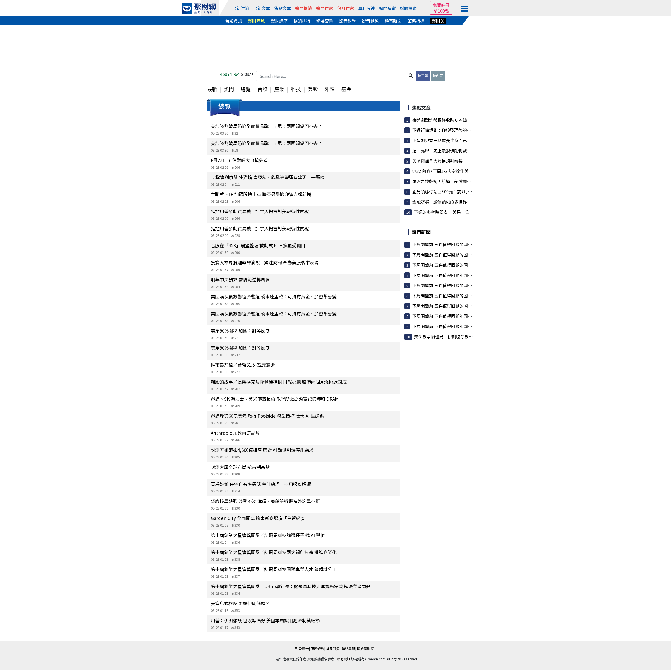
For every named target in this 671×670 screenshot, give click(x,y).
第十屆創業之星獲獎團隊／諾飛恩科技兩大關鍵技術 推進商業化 (274, 552)
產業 (279, 89)
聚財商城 (256, 21)
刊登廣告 (302, 648)
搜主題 (423, 75)
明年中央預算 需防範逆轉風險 (240, 279)
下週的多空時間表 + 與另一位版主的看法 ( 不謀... (459, 212)
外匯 (329, 89)
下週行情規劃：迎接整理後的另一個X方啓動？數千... (461, 130)
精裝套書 (324, 21)
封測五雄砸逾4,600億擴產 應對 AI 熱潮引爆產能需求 (262, 450)
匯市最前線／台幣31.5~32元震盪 (243, 364)
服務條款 (317, 648)
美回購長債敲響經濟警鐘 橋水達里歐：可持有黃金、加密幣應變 (274, 296)
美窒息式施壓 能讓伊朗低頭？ (240, 603)
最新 (212, 89)
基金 (346, 89)
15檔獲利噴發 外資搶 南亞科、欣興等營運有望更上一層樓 (267, 177)
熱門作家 (324, 8)
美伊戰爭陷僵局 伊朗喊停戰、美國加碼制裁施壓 (460, 336)
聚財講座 (279, 21)
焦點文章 (282, 8)
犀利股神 (366, 8)
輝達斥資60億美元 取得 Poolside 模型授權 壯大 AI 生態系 (267, 415)
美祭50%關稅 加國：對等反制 (240, 330)
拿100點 (441, 11)
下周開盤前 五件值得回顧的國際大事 (446, 244)
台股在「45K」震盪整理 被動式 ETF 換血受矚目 (258, 245)
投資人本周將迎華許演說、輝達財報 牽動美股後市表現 (265, 262)
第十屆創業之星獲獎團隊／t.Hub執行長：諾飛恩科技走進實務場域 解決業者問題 (291, 586)
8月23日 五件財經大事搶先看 (239, 160)
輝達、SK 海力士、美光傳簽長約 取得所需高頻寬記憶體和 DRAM (275, 398)
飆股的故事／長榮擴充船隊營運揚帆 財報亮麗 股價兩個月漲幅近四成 (279, 381)
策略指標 (416, 21)
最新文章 (261, 8)
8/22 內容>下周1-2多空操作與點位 (444, 171)
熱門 (229, 89)
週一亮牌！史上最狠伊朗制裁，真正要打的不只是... (460, 150)
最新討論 (240, 8)
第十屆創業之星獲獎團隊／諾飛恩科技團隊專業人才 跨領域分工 (274, 569)
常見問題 (333, 648)
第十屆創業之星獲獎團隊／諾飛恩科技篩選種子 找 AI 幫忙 (268, 535)
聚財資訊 (343, 658)
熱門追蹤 (387, 8)
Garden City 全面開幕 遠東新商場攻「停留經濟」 (260, 518)
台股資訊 (233, 21)
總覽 (246, 89)
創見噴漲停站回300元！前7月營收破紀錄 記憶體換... (462, 191)
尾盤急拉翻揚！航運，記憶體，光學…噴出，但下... (460, 181)
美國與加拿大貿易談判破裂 (437, 161)
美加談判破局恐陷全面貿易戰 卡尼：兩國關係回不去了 (266, 126)
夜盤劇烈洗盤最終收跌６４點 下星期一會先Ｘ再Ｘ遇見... (466, 120)
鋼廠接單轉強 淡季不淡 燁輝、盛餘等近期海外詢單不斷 (265, 501)
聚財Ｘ (438, 21)
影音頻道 (370, 21)
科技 (296, 89)
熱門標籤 (303, 8)
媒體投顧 (408, 8)
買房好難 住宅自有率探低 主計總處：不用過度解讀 (261, 484)
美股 (313, 89)
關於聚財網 (365, 648)
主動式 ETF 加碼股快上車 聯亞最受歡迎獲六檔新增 (261, 194)
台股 (262, 89)
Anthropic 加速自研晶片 (235, 433)
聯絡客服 (348, 648)
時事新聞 (393, 21)
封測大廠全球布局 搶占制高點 (240, 467)
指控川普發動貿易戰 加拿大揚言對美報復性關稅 (260, 211)
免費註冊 (441, 5)
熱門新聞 (421, 231)
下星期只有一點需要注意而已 (439, 140)
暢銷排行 (302, 21)
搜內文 (438, 75)
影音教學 (347, 21)
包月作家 (345, 8)
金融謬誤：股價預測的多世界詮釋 (443, 202)
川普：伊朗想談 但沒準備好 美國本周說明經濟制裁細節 (265, 620)
